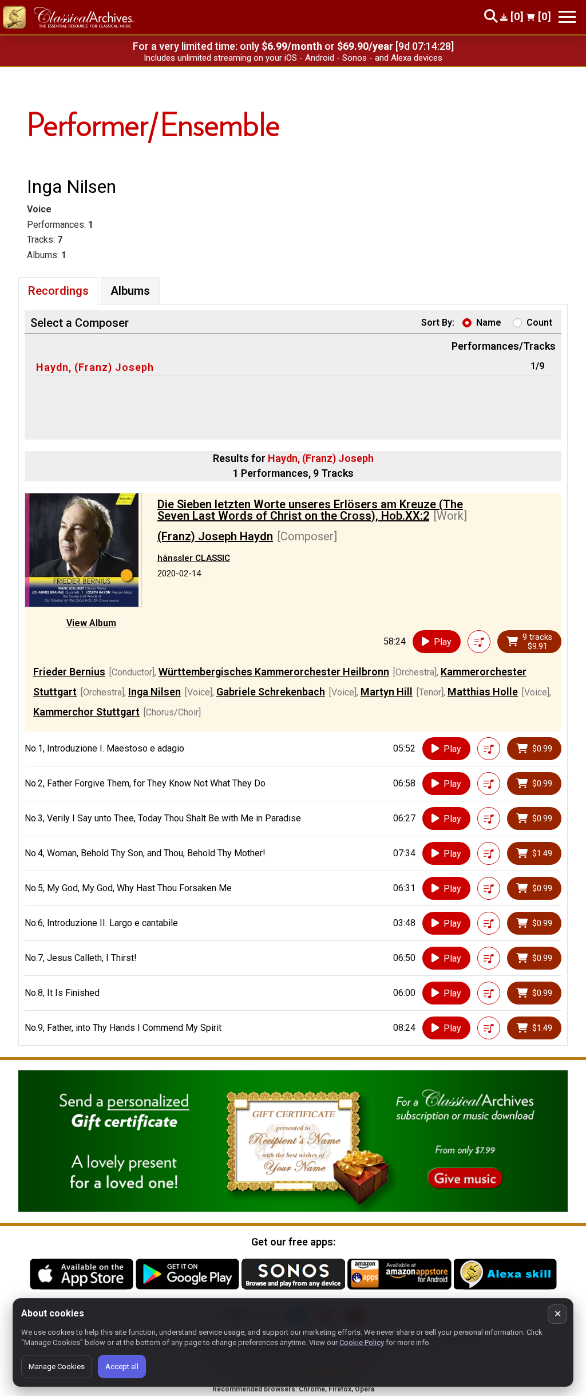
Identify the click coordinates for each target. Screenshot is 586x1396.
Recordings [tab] (58, 291)
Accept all (121, 1366)
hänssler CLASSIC (193, 558)
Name (488, 322)
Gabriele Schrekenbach (270, 692)
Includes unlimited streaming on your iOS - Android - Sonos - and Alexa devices (293, 58)
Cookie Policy (361, 1342)
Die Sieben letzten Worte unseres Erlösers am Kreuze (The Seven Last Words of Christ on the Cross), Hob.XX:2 (310, 510)
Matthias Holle (483, 692)
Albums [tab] (130, 291)
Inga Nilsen (154, 692)
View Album (91, 623)
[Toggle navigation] (567, 17)
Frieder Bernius (69, 672)
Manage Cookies (57, 1366)
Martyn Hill (387, 692)
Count (539, 322)
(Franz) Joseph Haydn (215, 536)
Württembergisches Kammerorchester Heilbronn (274, 672)
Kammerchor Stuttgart (86, 712)
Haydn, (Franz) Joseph (95, 367)
